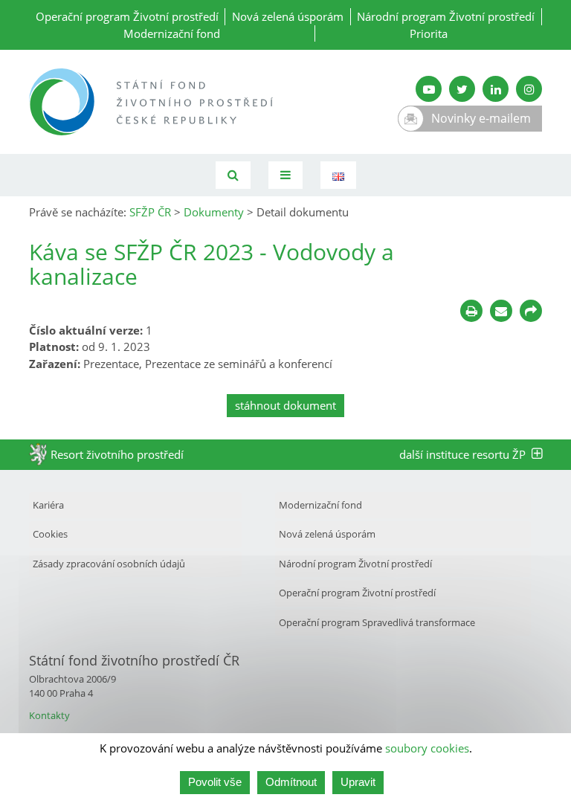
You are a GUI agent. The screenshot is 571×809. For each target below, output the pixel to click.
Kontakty (49, 715)
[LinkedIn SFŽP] (496, 89)
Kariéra (48, 505)
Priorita (429, 33)
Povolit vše (215, 782)
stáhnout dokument (285, 405)
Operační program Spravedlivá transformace (377, 622)
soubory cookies (427, 748)
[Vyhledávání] (233, 175)
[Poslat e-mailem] (501, 311)
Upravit (358, 782)
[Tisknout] (471, 311)
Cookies (50, 534)
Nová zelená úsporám (287, 16)
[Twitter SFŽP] (462, 89)
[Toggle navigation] (285, 175)
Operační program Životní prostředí (127, 16)
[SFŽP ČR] (151, 101)
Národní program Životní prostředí (446, 16)
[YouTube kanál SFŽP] (429, 89)
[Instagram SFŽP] (529, 89)
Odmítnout (291, 782)
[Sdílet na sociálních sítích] (531, 311)
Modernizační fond (171, 33)
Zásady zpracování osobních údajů (109, 563)
